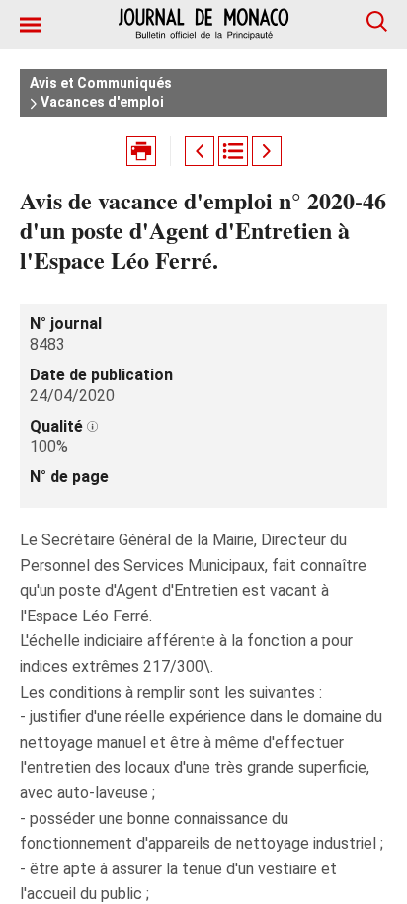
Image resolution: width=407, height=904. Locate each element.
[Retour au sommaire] (233, 151)
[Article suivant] (267, 151)
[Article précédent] (199, 151)
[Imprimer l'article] (141, 151)
